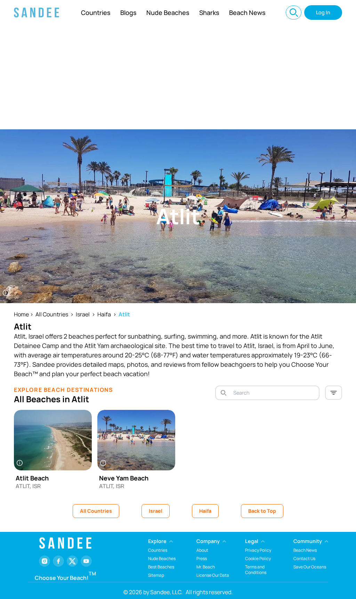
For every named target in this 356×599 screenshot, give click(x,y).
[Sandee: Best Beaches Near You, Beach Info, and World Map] (36, 12)
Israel (83, 314)
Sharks (209, 12)
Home (21, 314)
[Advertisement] (178, 77)
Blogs (128, 12)
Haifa (104, 314)
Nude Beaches (167, 12)
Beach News (247, 12)
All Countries (51, 314)
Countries (96, 12)
